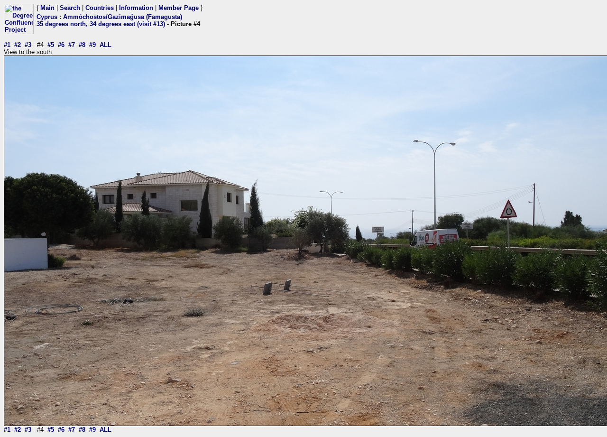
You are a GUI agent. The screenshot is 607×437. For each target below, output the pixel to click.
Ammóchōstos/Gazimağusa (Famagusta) (122, 16)
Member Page (178, 7)
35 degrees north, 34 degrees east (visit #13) (101, 24)
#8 (82, 44)
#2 (17, 44)
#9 (92, 44)
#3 (28, 44)
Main (47, 7)
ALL (105, 44)
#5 (50, 44)
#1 (7, 44)
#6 (61, 44)
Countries (99, 7)
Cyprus (47, 16)
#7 (71, 44)
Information (136, 7)
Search (70, 7)
